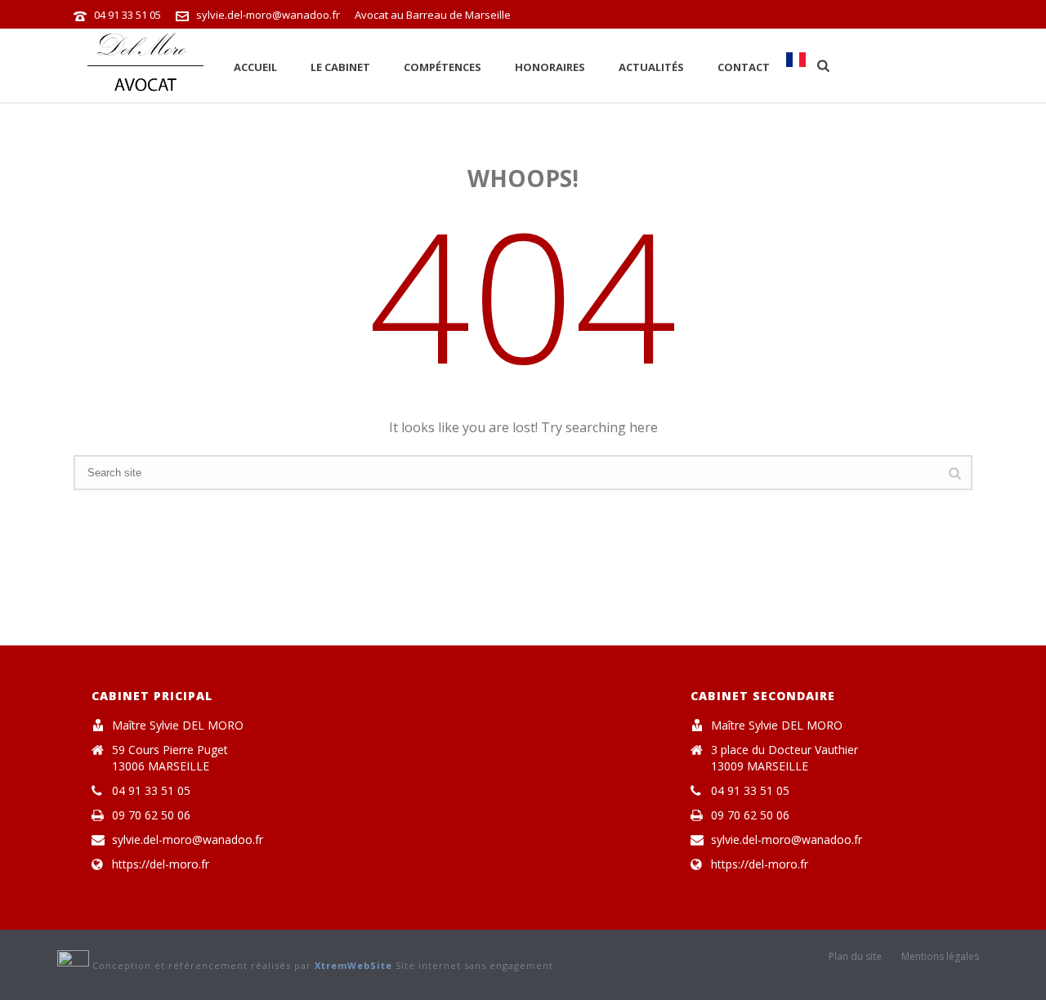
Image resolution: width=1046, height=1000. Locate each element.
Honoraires (550, 67)
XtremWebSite (353, 965)
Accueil (255, 67)
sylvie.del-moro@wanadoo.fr (268, 14)
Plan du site (855, 956)
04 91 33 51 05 (127, 14)
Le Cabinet (340, 67)
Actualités (651, 67)
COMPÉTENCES (442, 67)
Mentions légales (940, 956)
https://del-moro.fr (160, 864)
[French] (796, 65)
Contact (743, 67)
